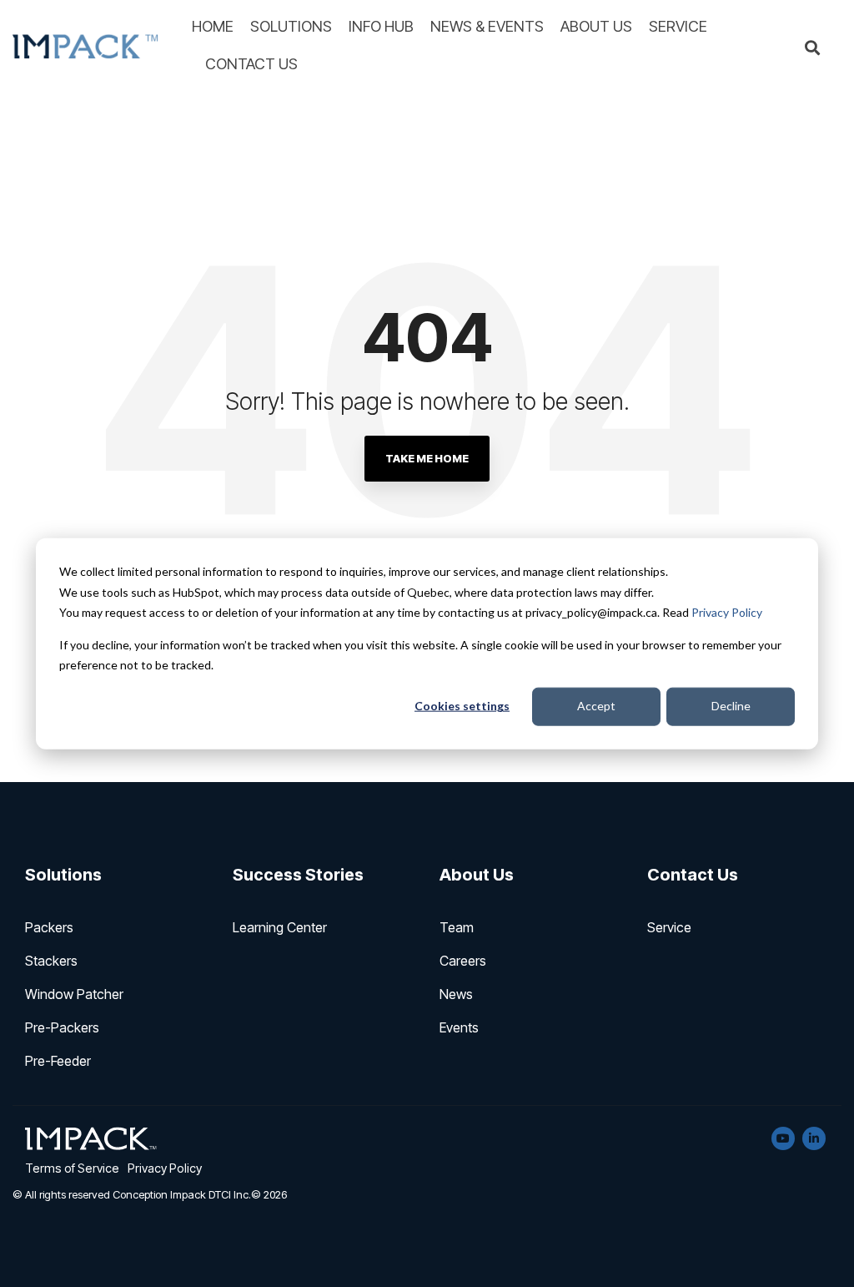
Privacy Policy (726, 612)
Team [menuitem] (457, 927)
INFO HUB (381, 26)
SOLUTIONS (291, 26)
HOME (213, 26)
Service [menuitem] (669, 927)
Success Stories (298, 875)
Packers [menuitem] (49, 927)
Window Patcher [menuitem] (74, 994)
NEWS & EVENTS (487, 26)
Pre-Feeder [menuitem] (58, 1060)
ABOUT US (596, 26)
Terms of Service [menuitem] (72, 1168)
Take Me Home (427, 458)
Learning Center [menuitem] (280, 927)
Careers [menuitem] (463, 960)
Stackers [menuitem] (51, 960)
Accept (596, 706)
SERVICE (678, 26)
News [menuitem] (456, 994)
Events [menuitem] (459, 1027)
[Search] (812, 49)
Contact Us (692, 875)
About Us (477, 875)
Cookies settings (462, 706)
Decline (731, 706)
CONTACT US (251, 64)
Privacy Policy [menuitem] (165, 1168)
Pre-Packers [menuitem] (62, 1027)
